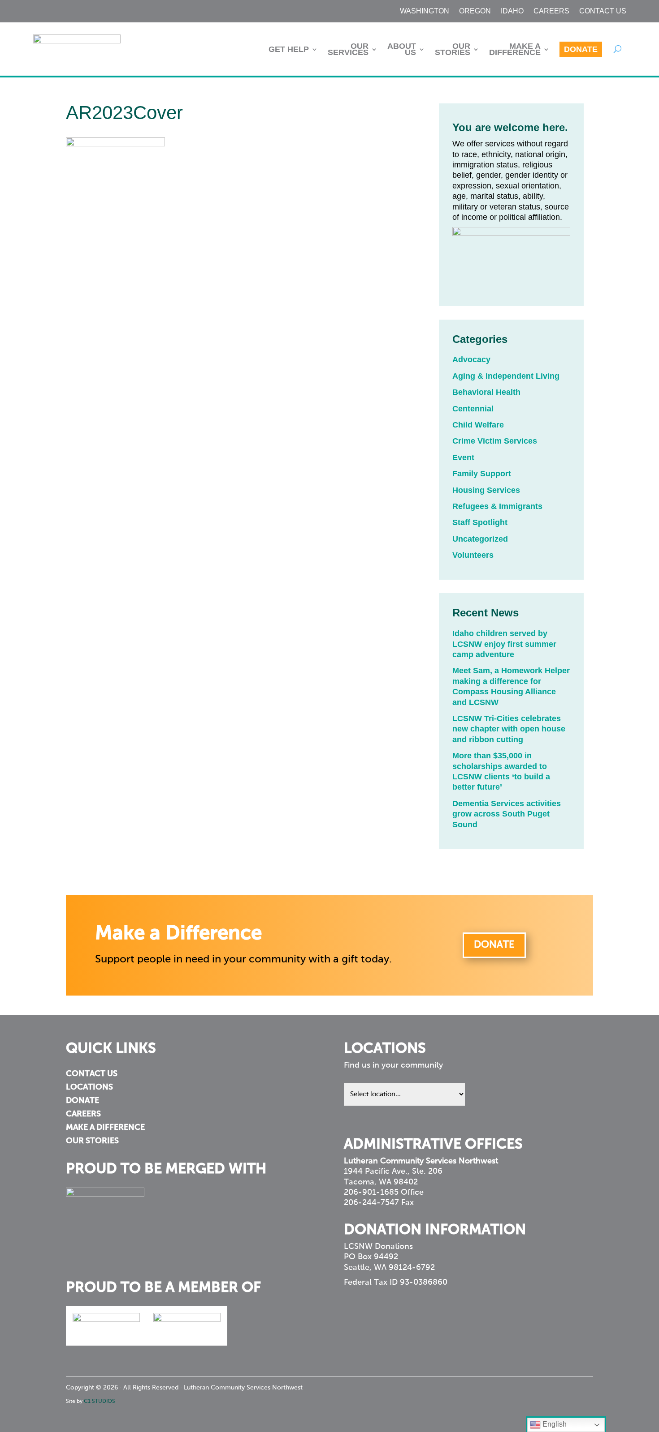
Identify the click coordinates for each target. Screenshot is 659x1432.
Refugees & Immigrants (497, 506)
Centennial (473, 408)
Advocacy (471, 359)
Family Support (481, 473)
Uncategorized (480, 538)
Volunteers (473, 555)
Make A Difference (515, 49)
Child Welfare (478, 424)
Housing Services (486, 490)
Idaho (512, 11)
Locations (89, 1087)
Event (463, 457)
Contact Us (602, 11)
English (554, 1424)
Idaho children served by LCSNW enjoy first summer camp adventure (504, 644)
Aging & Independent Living (505, 376)
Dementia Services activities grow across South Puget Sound (506, 814)
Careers (551, 11)
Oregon (475, 11)
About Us (401, 49)
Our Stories (452, 49)
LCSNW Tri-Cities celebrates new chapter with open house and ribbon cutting (508, 729)
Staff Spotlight (479, 522)
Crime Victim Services (494, 440)
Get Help (289, 49)
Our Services (348, 49)
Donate (581, 49)
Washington (424, 11)
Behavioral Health (486, 392)
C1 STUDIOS (99, 1401)
